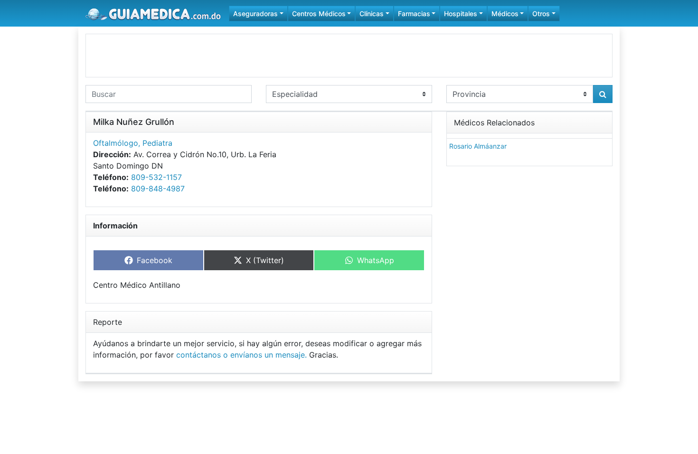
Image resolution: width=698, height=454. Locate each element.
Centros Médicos (319, 13)
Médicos (505, 13)
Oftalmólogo (115, 143)
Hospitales (460, 13)
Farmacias (414, 13)
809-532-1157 (156, 177)
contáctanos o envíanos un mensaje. (241, 354)
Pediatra (157, 143)
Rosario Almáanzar (478, 146)
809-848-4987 (158, 188)
